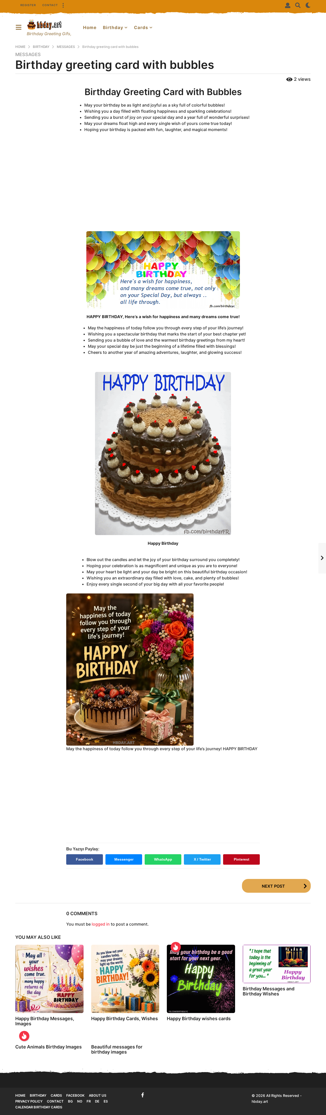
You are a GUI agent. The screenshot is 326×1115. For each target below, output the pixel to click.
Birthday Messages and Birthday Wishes (268, 991)
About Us (97, 1095)
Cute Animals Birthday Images (48, 1046)
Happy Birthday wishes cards (199, 1018)
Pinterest (241, 859)
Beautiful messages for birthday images (116, 1049)
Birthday (113, 27)
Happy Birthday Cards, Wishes (124, 1018)
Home (90, 27)
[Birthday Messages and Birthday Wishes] (277, 964)
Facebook (84, 859)
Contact (50, 5)
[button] (63, 5)
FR (89, 1101)
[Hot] (176, 947)
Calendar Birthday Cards (38, 1107)
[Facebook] (142, 1095)
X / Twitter (202, 859)
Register (28, 5)
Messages (28, 54)
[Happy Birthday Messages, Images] (49, 979)
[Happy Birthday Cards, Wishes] (125, 979)
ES (106, 1101)
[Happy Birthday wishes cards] (201, 979)
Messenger (123, 859)
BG (70, 1101)
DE (97, 1101)
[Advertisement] (163, 186)
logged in (101, 924)
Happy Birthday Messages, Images (44, 1021)
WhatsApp (163, 859)
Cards (141, 27)
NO (79, 1101)
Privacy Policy (29, 1101)
